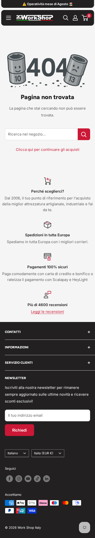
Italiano (13, 453)
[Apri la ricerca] (65, 18)
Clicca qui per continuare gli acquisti (47, 149)
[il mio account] (75, 18)
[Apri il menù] (8, 18)
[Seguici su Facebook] (9, 478)
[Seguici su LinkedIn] (46, 478)
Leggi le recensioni (47, 311)
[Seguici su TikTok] (37, 478)
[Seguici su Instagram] (18, 478)
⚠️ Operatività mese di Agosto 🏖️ (47, 4)
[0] (85, 18)
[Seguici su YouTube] (28, 478)
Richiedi (19, 430)
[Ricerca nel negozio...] (84, 134)
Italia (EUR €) (43, 453)
